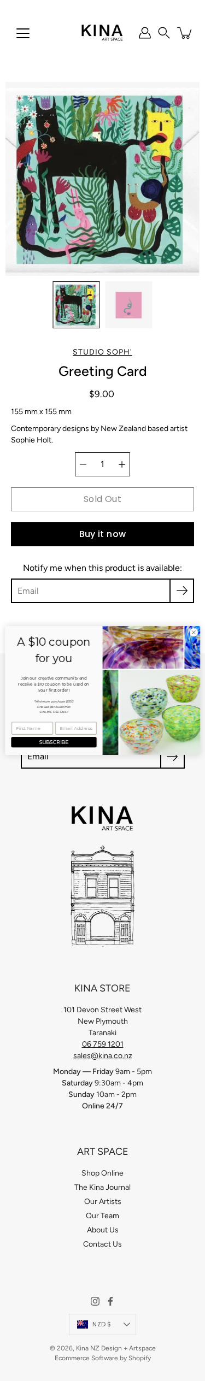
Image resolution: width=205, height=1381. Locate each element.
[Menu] (23, 33)
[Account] (145, 33)
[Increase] (122, 464)
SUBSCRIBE (54, 742)
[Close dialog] (193, 632)
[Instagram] (95, 1301)
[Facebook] (110, 1301)
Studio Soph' (102, 352)
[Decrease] (83, 464)
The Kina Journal (102, 1187)
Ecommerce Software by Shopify (103, 1358)
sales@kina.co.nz (102, 1055)
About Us (103, 1230)
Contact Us (102, 1244)
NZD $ (101, 1324)
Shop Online (102, 1173)
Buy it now (102, 534)
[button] (164, 33)
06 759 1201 (103, 1044)
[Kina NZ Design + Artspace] (102, 32)
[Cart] (185, 33)
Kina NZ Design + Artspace (116, 1348)
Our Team (102, 1215)
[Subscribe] (181, 591)
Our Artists (102, 1201)
